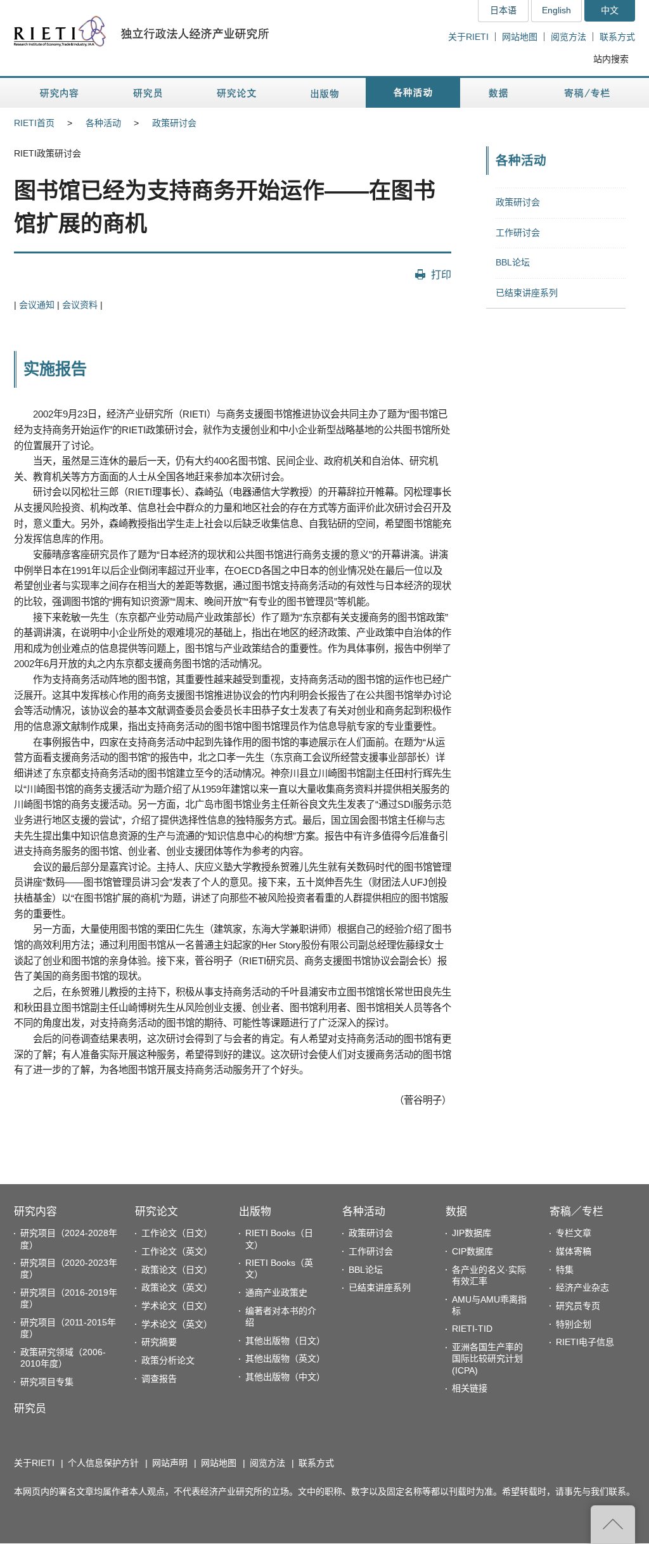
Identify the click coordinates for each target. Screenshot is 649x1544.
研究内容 (35, 1212)
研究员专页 (578, 1306)
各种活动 (103, 123)
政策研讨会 (174, 123)
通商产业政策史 (276, 1292)
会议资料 (80, 305)
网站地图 (519, 37)
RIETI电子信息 (585, 1342)
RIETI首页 (34, 123)
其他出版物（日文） (285, 1341)
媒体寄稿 (573, 1251)
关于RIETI (468, 37)
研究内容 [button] (60, 93)
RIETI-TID (472, 1329)
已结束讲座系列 (527, 293)
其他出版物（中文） (285, 1377)
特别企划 (573, 1324)
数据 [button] (499, 93)
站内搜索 (611, 59)
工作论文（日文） (176, 1233)
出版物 (255, 1212)
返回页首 (613, 1524)
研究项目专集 (47, 1382)
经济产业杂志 (582, 1287)
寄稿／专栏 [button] (587, 93)
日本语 (503, 10)
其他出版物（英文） (285, 1358)
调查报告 (159, 1379)
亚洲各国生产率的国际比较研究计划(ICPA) (487, 1358)
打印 (441, 274)
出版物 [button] (324, 93)
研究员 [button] (148, 93)
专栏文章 (573, 1233)
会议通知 (37, 305)
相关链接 (469, 1388)
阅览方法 (568, 37)
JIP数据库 (471, 1233)
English (556, 10)
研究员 (30, 1409)
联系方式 (617, 37)
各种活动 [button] (413, 93)
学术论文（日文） (176, 1306)
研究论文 (156, 1212)
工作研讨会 (518, 232)
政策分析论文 (168, 1360)
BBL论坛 (513, 262)
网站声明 (170, 1463)
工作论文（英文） (176, 1251)
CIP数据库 (472, 1251)
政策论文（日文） (176, 1270)
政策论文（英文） (176, 1287)
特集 (565, 1270)
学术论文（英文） (176, 1324)
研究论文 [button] (236, 93)
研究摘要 (159, 1342)
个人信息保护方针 (103, 1463)
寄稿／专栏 (576, 1212)
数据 (456, 1212)
